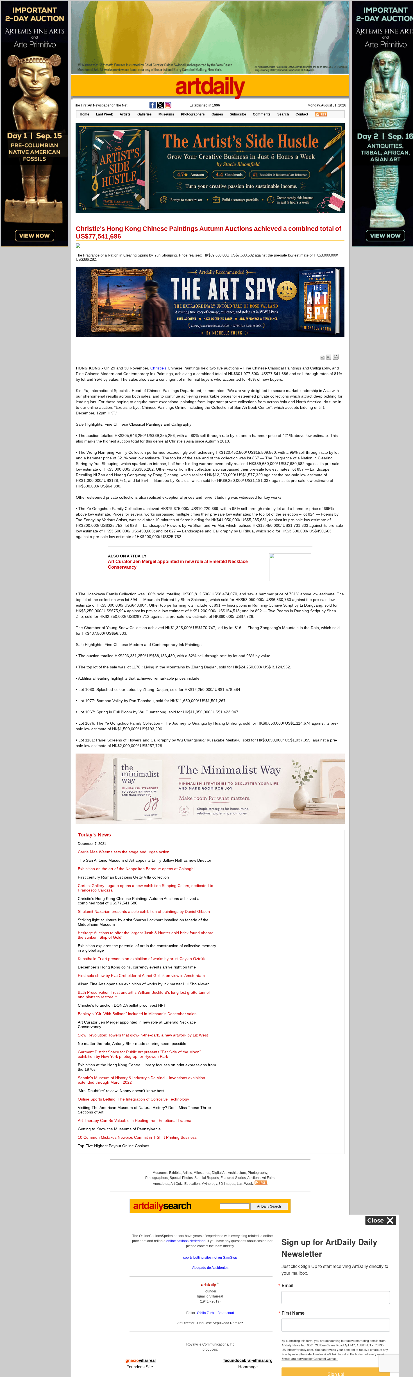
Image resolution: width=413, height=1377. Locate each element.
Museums (166, 114)
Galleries (144, 114)
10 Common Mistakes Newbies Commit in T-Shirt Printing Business (137, 1137)
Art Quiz (177, 1184)
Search (283, 114)
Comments (262, 114)
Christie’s (158, 368)
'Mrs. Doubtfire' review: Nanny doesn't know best (121, 1090)
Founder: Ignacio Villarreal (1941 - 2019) (210, 1296)
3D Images (227, 1184)
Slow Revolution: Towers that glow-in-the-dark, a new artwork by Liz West (143, 1035)
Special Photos (181, 1178)
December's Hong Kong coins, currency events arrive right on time (137, 967)
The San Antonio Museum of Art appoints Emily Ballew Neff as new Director (144, 860)
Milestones (202, 1173)
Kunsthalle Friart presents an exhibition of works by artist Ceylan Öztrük (141, 958)
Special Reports (206, 1178)
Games (217, 114)
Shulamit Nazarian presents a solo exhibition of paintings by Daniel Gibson (144, 911)
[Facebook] (152, 107)
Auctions (253, 1178)
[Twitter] (160, 107)
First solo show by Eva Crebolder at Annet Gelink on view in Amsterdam (141, 975)
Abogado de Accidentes (210, 1268)
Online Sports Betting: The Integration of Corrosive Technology (133, 1099)
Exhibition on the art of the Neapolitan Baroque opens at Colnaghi (136, 868)
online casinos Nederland (186, 1241)
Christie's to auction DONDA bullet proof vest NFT (122, 1005)
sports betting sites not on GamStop (210, 1258)
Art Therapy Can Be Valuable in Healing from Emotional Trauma (134, 1120)
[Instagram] (168, 107)
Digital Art (219, 1173)
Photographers (193, 114)
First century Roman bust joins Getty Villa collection (123, 877)
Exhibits (175, 1173)
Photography (257, 1173)
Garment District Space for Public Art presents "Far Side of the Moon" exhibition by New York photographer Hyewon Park (139, 1054)
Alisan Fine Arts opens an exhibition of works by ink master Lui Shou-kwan (144, 984)
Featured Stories (233, 1178)
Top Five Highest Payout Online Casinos (113, 1146)
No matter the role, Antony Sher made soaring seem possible (132, 1043)
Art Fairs (268, 1178)
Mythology (209, 1184)
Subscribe (238, 114)
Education (192, 1184)
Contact (302, 114)
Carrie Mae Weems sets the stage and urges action (123, 852)
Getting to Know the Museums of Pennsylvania (119, 1129)
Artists (125, 114)
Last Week (104, 114)
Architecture (237, 1173)
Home (84, 114)
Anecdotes (161, 1184)
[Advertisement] (280, 871)
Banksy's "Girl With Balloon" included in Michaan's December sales (137, 1013)
